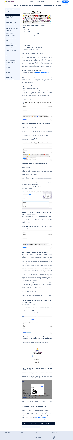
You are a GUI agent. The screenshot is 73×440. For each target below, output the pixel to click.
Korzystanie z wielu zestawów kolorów (31, 35)
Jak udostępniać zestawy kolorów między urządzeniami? (35, 47)
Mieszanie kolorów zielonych (10, 35)
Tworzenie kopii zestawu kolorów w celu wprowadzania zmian (36, 37)
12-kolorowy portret (9, 67)
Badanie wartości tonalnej (10, 43)
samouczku (46, 261)
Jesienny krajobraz (9, 70)
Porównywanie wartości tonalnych (11, 45)
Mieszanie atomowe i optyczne (11, 22)
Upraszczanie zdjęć (9, 47)
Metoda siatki (8, 40)
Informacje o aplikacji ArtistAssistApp (31, 49)
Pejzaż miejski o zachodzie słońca (11, 62)
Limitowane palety (9, 30)
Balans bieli (7, 52)
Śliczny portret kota (9, 69)
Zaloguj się (7, 11)
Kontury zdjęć (8, 42)
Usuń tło (7, 55)
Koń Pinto (7, 74)
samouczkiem (38, 402)
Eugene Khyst (8, 432)
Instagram (54, 436)
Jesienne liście (8, 65)
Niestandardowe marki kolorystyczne (12, 19)
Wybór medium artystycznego (30, 29)
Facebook (54, 437)
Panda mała (8, 75)
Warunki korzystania (38, 436)
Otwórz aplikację (65, 1)
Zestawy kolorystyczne (9, 14)
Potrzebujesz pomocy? (40, 1)
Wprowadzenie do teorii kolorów (11, 31)
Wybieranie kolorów (28, 31)
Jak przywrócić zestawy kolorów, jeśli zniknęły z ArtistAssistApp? (36, 41)
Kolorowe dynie (8, 72)
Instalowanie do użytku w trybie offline (12, 13)
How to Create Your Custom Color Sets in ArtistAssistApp (33, 25)
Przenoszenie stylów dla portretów (11, 50)
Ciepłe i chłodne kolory (9, 33)
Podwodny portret (9, 77)
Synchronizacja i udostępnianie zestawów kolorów (11, 17)
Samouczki (31, 1)
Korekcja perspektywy (9, 53)
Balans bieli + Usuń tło (9, 57)
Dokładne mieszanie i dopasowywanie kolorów (10, 26)
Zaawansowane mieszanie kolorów (11, 38)
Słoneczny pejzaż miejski (10, 79)
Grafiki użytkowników (38, 437)
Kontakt (36, 433)
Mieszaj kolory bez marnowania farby (12, 28)
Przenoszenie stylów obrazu (10, 48)
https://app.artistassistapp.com (42, 72)
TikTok (53, 438)
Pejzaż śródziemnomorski (10, 64)
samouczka (24, 95)
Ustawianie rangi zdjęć (9, 58)
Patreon (54, 433)
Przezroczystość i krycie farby (10, 24)
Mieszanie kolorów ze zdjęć (10, 20)
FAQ (34, 1)
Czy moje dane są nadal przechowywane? (32, 39)
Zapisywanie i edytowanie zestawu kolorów (32, 33)
